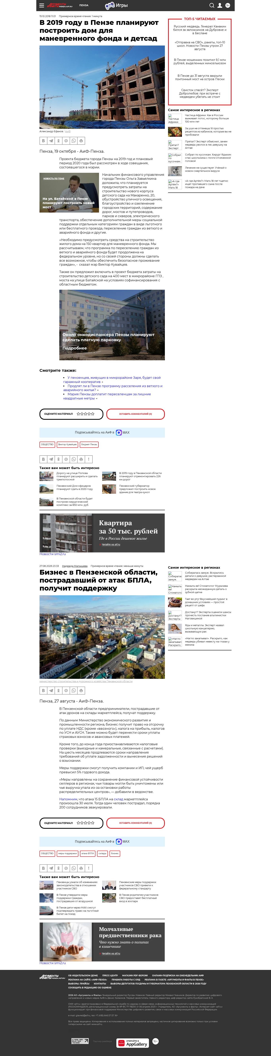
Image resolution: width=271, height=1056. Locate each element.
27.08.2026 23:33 (49, 565)
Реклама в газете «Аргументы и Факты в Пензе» (174, 979)
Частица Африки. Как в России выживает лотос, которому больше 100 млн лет (207, 118)
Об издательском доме (83, 975)
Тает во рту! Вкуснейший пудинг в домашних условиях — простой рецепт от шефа (206, 602)
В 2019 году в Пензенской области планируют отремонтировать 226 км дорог (140, 476)
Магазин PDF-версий (135, 975)
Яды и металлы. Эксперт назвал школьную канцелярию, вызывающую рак (204, 628)
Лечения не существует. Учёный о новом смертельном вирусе (206, 169)
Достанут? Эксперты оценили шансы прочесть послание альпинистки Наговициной (208, 615)
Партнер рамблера (102, 1041)
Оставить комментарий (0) (135, 414)
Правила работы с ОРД (126, 979)
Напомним (68, 799)
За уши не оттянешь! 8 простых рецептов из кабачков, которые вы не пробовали (208, 131)
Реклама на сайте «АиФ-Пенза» (87, 979)
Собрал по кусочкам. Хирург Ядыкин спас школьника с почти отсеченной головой (208, 157)
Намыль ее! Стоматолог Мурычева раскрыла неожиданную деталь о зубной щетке (206, 589)
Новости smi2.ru (52, 554)
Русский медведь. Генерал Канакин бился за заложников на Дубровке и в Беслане (200, 30)
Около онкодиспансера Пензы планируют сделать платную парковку (108, 337)
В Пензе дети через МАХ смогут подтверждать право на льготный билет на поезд (78, 910)
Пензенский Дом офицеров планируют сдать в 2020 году (75, 487)
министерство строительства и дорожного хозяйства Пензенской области (86, 681)
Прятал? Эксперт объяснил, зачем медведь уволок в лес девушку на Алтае (206, 144)
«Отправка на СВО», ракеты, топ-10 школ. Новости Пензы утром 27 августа (200, 46)
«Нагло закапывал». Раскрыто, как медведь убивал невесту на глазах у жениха (207, 641)
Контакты (100, 983)
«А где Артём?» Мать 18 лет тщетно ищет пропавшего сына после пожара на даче (206, 184)
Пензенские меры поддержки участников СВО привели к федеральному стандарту (137, 885)
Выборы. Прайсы (78, 983)
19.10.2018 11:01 (47, 16)
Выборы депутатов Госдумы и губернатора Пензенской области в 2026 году (158, 983)
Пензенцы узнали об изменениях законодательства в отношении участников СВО (77, 885)
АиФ (68, 131)
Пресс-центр (110, 975)
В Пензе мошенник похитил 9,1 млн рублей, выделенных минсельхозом (200, 61)
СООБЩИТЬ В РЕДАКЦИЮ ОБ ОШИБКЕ (89, 987)
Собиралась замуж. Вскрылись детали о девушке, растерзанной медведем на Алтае (205, 576)
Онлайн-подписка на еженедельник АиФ (178, 975)
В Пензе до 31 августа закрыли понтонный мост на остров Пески (200, 77)
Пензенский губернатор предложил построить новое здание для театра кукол (137, 489)
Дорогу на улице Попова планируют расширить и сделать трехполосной (77, 476)
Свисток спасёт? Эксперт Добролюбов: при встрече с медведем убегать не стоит (199, 93)
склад (118, 799)
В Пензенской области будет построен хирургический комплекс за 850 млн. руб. (75, 501)
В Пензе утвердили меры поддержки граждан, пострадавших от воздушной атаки (66, 899)
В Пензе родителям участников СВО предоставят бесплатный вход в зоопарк (138, 898)
